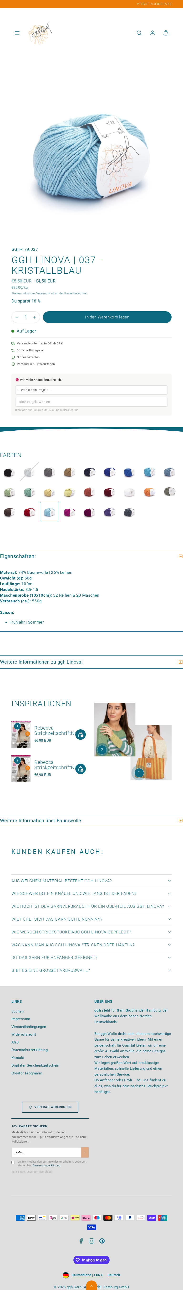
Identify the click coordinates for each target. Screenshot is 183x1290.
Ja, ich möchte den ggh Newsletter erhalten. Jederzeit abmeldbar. (52, 1163)
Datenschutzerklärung (29, 1050)
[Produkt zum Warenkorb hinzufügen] (80, 734)
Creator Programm (26, 1073)
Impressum (20, 1019)
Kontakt (18, 1058)
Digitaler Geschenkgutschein (35, 1065)
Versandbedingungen (28, 1027)
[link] (152, 33)
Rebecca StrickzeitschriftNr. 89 (59, 730)
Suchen (17, 1011)
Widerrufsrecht (23, 1034)
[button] (17, 33)
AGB (15, 1042)
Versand (42, 293)
